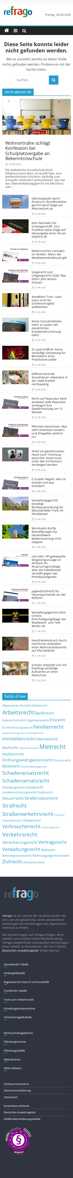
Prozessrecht (62, 760)
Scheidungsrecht (13, 787)
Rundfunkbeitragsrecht (34, 766)
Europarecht (23, 727)
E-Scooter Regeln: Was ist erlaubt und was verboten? (49, 482)
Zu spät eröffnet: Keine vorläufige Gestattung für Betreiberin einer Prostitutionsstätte (49, 354)
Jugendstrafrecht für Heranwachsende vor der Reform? (49, 594)
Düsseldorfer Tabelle (16, 964)
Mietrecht (52, 747)
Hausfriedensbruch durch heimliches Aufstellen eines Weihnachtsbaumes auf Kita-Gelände (49, 645)
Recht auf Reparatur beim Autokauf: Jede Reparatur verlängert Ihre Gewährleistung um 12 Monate (49, 405)
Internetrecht (47, 739)
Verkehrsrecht (19, 834)
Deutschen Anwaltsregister (20, 950)
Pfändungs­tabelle (14, 1050)
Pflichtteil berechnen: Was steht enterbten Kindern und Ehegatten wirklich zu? (49, 431)
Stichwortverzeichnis (16, 1084)
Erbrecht (57, 719)
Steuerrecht (13, 798)
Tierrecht (59, 814)
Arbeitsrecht (18, 712)
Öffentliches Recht (34, 862)
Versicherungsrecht (20, 842)
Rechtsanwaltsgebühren (18, 1033)
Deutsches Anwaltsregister (20, 1112)
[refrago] (6, 30)
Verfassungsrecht (50, 827)
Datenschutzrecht (14, 720)
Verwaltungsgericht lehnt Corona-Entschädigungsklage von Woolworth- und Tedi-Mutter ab (49, 619)
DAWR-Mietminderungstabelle (22, 1119)
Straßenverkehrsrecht (27, 813)
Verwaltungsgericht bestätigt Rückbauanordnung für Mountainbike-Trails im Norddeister (47, 507)
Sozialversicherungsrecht (19, 792)
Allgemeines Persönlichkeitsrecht (24, 705)
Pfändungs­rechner (15, 1041)
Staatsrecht (45, 792)
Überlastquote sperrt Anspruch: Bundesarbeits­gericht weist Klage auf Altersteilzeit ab (49, 203)
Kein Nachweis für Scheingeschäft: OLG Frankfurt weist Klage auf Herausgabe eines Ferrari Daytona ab (49, 229)
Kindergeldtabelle (14, 973)
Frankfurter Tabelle (15, 990)
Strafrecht (14, 805)
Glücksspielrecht (34, 732)
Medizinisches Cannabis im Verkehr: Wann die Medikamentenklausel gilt (49, 254)
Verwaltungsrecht (21, 849)
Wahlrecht (48, 850)
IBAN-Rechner (12, 1059)
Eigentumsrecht (38, 720)
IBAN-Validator (13, 1068)
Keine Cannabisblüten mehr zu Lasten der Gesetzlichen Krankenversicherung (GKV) (47, 328)
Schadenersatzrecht (25, 772)
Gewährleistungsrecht (13, 733)
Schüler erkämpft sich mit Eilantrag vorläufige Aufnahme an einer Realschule (49, 670)
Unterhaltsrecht (11, 820)
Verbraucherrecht (21, 826)
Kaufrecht (10, 747)
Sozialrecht (34, 787)
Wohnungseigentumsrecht (50, 855)
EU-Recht (8, 727)
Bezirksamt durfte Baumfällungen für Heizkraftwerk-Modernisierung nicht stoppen (46, 535)
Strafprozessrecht (41, 798)
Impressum (11, 1097)
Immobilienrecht (18, 739)
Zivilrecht (12, 862)
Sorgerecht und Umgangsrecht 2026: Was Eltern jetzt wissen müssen (49, 277)
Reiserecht (11, 766)
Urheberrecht (31, 820)
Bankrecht (44, 713)
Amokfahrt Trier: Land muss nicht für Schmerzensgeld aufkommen (46, 302)
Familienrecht (48, 726)
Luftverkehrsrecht (28, 747)
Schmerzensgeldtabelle (18, 1017)
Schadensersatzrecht (25, 780)
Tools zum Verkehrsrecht (19, 999)
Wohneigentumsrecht (17, 855)
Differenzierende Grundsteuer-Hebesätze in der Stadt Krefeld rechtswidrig (50, 379)
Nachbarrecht (13, 754)
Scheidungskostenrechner (19, 1008)
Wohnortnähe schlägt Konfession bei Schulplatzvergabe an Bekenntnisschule (27, 150)
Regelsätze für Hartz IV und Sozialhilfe (26, 982)
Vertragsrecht (52, 842)
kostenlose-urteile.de (16, 1106)
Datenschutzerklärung (17, 1090)
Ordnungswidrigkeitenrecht (27, 760)
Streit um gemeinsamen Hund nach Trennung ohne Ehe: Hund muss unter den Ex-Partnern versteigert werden (48, 458)
